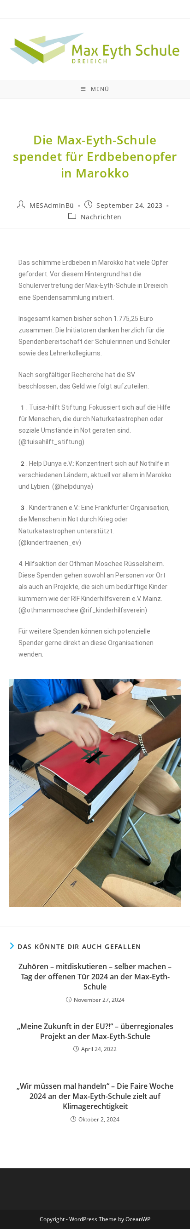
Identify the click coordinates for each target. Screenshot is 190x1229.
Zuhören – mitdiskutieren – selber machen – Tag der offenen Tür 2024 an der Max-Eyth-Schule (95, 976)
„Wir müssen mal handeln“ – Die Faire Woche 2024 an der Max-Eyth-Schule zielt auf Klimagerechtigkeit (95, 1096)
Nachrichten (101, 216)
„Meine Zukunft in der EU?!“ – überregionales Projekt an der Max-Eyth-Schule (95, 1031)
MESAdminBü (52, 205)
